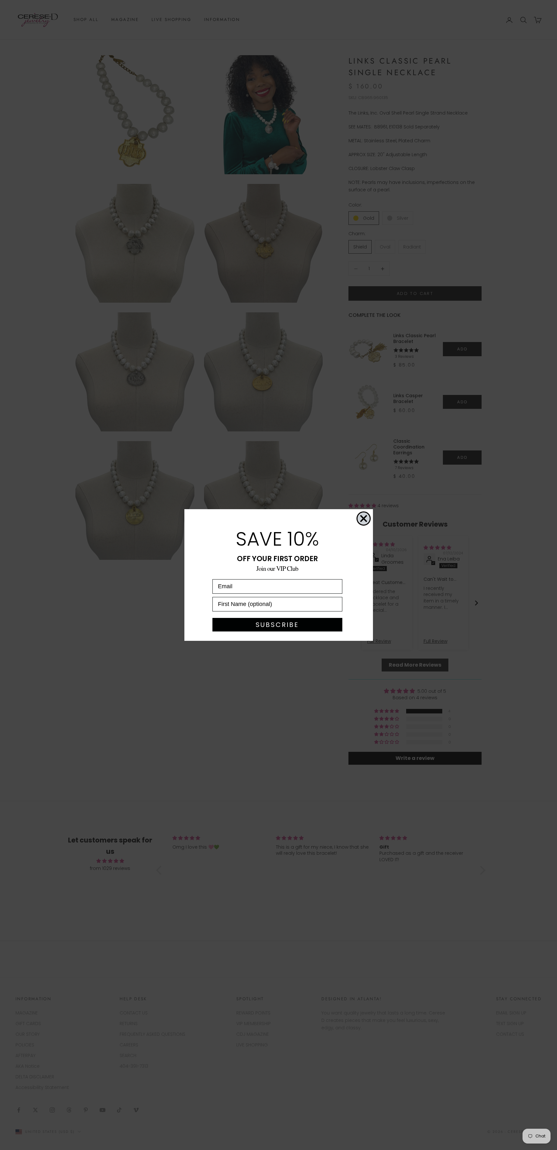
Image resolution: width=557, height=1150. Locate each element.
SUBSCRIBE (277, 624)
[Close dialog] (363, 518)
